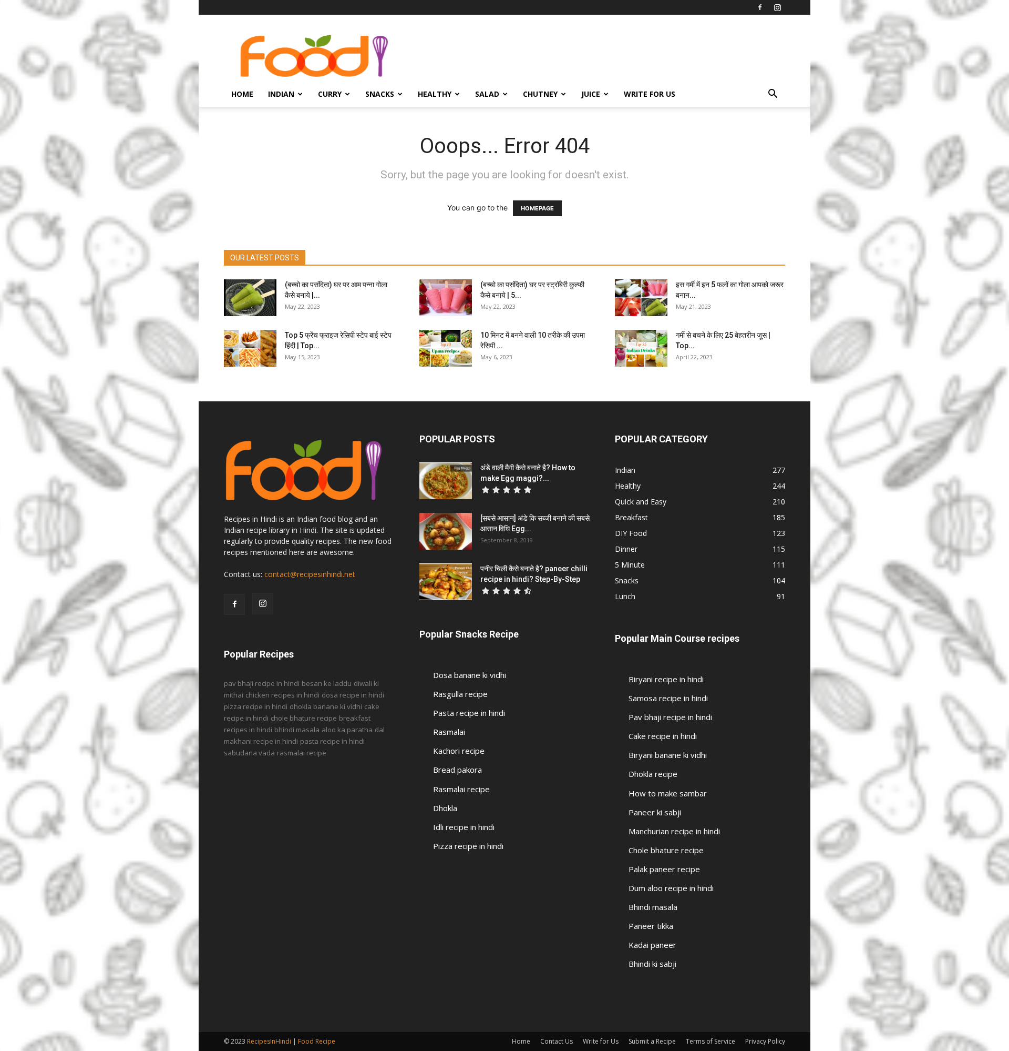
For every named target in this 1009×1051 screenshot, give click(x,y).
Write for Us (649, 94)
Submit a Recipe (652, 1041)
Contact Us (556, 1041)
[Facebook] (760, 7)
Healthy (434, 94)
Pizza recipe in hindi (468, 846)
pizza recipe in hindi (255, 706)
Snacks (379, 94)
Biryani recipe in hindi (666, 679)
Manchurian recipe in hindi (674, 831)
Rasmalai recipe (461, 789)
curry (330, 94)
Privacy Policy (765, 1041)
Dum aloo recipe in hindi (671, 888)
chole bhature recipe (304, 718)
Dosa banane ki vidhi (469, 675)
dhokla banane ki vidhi (326, 706)
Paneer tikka (651, 926)
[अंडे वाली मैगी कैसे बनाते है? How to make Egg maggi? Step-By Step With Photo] (445, 480)
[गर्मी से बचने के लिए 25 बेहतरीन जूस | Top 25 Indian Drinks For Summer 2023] (641, 348)
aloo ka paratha (347, 729)
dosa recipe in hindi (353, 695)
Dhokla (445, 808)
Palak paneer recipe (664, 869)
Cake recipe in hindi (663, 736)
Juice (590, 94)
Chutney (540, 94)
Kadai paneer (652, 944)
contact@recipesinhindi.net (309, 574)
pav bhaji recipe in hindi (262, 683)
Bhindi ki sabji (652, 963)
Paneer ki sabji (655, 812)
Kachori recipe (459, 750)
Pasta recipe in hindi (469, 713)
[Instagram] (777, 7)
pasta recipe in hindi (332, 741)
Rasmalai (449, 731)
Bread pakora (457, 769)
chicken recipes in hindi (282, 695)
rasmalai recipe (301, 752)
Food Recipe (316, 1041)
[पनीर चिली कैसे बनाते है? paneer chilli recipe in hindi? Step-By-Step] (445, 581)
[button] (772, 95)
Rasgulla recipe (460, 694)
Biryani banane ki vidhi (668, 755)
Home (242, 94)
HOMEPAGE (537, 208)
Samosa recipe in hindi (668, 698)
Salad (487, 94)
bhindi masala (297, 729)
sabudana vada (249, 752)
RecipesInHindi (269, 1041)
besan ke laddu (327, 683)
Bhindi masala (653, 907)
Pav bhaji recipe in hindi (670, 717)
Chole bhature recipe (666, 850)
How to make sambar (668, 793)
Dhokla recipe (653, 774)
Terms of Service (710, 1041)
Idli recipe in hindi (464, 827)
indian (281, 94)
